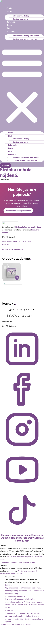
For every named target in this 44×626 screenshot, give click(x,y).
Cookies (5, 244)
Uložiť (2, 625)
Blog (8, 28)
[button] (22, 85)
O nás (9, 8)
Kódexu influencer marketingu (28, 227)
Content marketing (20, 19)
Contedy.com (22, 541)
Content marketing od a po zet (25, 39)
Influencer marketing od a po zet (26, 36)
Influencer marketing (21, 16)
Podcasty (10, 31)
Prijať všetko (30, 562)
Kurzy (9, 25)
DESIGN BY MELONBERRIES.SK (12, 249)
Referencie (11, 22)
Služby (9, 12)
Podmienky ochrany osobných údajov (16, 241)
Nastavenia (5, 562)
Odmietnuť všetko (17, 562)
